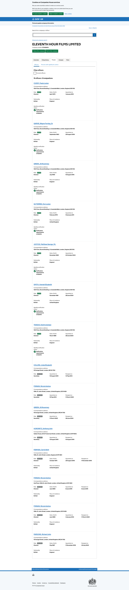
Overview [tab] (36, 60)
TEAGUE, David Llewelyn (42, 325)
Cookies (39, 583)
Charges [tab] (61, 60)
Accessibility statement (53, 583)
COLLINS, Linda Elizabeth (43, 365)
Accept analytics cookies (40, 13)
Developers (63, 583)
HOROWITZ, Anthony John (43, 429)
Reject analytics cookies (56, 13)
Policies (34, 583)
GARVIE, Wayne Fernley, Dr (43, 123)
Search (94, 35)
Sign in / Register (93, 27)
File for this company (51, 51)
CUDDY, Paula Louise (41, 83)
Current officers (41, 73)
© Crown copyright (92, 586)
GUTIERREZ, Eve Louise (42, 204)
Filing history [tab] (45, 60)
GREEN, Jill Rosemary (41, 164)
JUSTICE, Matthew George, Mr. (45, 244)
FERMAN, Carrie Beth (41, 450)
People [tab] (54, 60)
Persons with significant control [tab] (49, 64)
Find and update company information (43, 23)
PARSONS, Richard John (42, 534)
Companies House (40, 585)
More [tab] (67, 60)
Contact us (44, 583)
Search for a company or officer (41, 30)
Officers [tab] (36, 64)
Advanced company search (39, 40)
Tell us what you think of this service (40, 569)
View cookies (68, 13)
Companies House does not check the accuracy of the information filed (48, 25)
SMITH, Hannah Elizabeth (43, 284)
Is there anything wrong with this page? (88, 569)
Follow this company (38, 51)
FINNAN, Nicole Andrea (42, 386)
